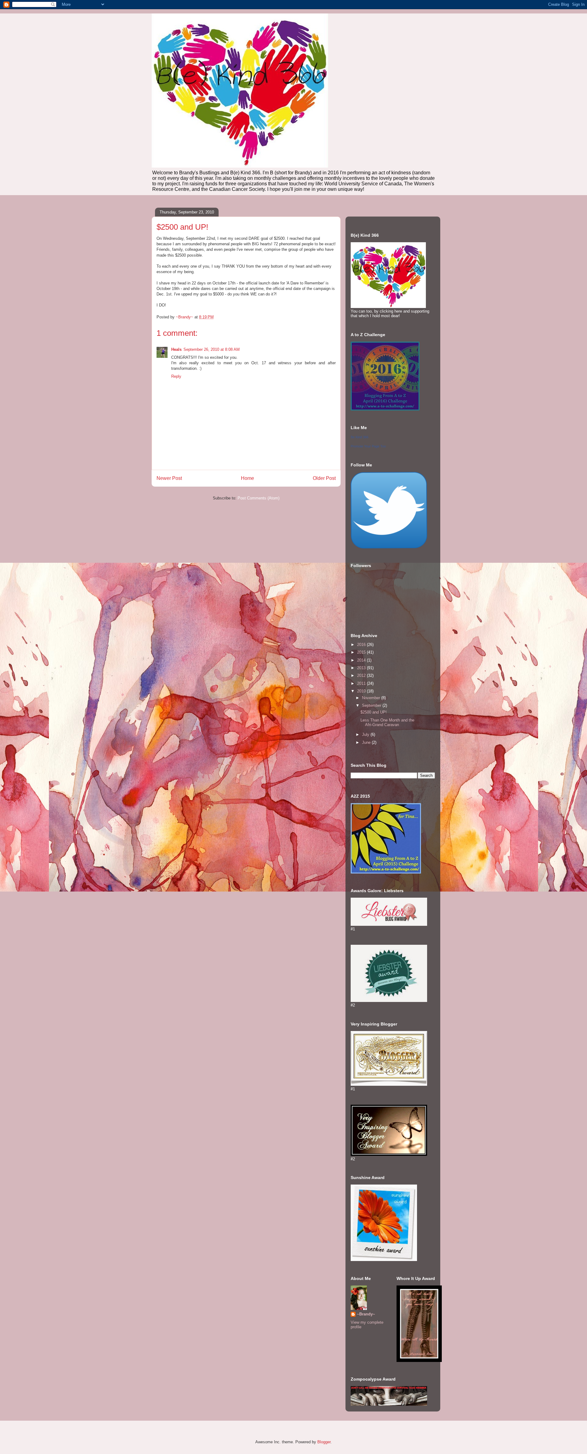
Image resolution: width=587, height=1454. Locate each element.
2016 (362, 644)
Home (247, 478)
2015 (362, 652)
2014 (362, 660)
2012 (362, 675)
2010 (362, 691)
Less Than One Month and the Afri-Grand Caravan (387, 722)
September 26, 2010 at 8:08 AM (211, 349)
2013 (362, 668)
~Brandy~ (366, 1314)
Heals (176, 349)
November (371, 697)
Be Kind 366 (359, 437)
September (372, 705)
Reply (176, 376)
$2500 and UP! (373, 712)
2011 (362, 683)
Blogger (323, 1442)
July (366, 734)
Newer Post (169, 478)
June (367, 742)
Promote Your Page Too (368, 446)
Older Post (324, 478)
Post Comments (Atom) (258, 498)
